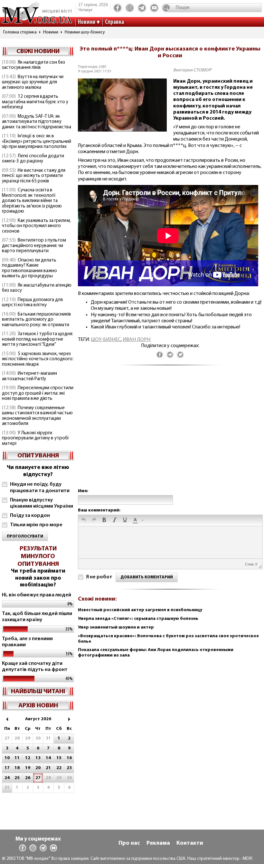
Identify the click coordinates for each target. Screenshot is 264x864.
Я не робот (99, 577)
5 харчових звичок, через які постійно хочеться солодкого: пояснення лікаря (37, 359)
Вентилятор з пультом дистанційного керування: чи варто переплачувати (34, 245)
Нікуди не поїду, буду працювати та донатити (40, 487)
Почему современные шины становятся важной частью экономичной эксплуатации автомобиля (37, 416)
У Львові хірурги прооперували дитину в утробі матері (35, 438)
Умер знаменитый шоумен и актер (116, 627)
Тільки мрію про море (36, 525)
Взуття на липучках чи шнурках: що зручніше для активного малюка (32, 82)
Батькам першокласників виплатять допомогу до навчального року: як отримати (36, 319)
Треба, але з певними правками (27, 642)
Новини (86, 22)
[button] (84, 520)
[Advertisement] (170, 433)
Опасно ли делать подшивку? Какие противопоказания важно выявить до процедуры (29, 268)
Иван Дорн (136, 339)
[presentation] (83, 520)
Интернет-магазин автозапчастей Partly (29, 376)
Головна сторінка (20, 32)
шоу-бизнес (106, 339)
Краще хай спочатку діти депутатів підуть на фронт (35, 666)
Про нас (129, 843)
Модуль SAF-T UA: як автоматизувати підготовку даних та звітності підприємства (36, 122)
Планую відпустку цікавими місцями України (41, 503)
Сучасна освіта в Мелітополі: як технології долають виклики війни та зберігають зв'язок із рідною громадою (32, 201)
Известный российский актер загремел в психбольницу (140, 610)
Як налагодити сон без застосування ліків (33, 65)
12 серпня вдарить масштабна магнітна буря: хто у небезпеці (35, 102)
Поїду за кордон (30, 515)
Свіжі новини (38, 51)
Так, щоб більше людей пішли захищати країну (37, 616)
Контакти (189, 843)
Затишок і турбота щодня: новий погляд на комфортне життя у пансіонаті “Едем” (37, 339)
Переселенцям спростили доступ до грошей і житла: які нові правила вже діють (37, 393)
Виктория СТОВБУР (192, 70)
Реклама (158, 843)
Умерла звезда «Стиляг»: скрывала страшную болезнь (138, 618)
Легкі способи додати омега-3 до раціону (33, 159)
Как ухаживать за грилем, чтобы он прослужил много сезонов (36, 226)
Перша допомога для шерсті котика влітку (32, 303)
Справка (114, 22)
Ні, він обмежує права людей (36, 595)
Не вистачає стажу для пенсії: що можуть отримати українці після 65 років (33, 176)
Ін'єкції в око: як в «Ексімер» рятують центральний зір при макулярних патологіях (36, 141)
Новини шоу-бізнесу (85, 32)
